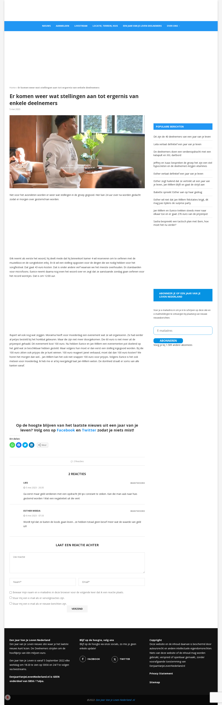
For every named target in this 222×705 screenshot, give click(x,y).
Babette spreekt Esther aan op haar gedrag (177, 192)
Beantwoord (137, 483)
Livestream (80, 25)
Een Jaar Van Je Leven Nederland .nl (115, 700)
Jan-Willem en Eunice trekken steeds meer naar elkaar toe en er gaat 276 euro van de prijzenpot (180, 212)
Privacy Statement (161, 673)
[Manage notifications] (7, 697)
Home (13, 87)
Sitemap (155, 682)
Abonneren (168, 341)
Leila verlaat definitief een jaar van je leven (177, 144)
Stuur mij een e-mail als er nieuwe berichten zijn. (39, 603)
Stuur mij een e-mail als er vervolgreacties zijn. (38, 598)
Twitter (89, 430)
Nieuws (46, 25)
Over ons (172, 25)
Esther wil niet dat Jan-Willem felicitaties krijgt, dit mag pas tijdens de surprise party (180, 201)
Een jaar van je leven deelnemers (142, 25)
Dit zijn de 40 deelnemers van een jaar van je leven (182, 136)
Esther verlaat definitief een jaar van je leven (178, 173)
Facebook (66, 430)
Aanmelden (62, 25)
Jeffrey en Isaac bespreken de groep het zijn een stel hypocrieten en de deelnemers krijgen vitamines (182, 164)
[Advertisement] (111, 57)
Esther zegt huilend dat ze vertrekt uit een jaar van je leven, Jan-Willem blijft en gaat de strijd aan (181, 182)
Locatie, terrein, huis (105, 25)
